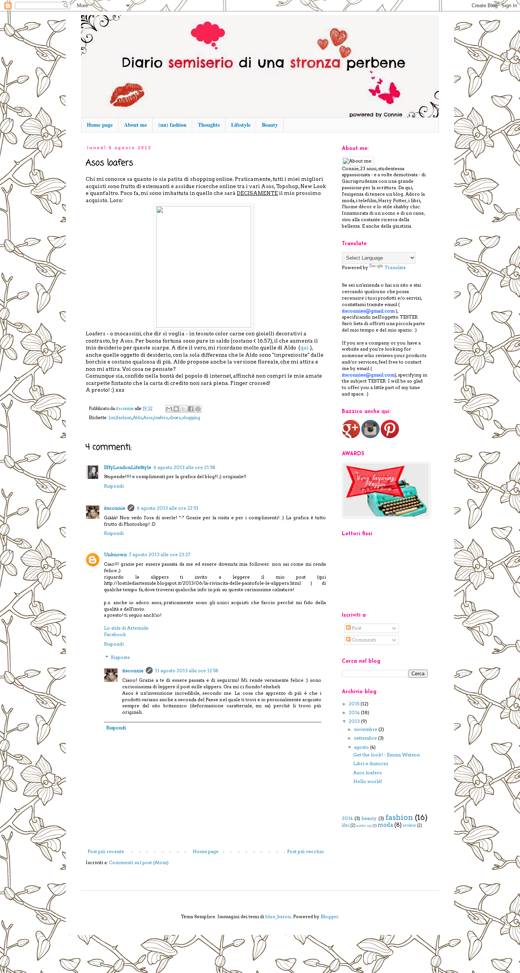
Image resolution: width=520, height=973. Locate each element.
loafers (161, 417)
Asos (148, 417)
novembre (366, 729)
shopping (191, 417)
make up (364, 825)
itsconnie (114, 508)
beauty (369, 818)
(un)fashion (120, 417)
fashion (399, 817)
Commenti (363, 640)
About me (135, 125)
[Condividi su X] (183, 409)
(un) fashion (172, 125)
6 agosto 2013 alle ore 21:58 (184, 467)
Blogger (329, 916)
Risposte (120, 657)
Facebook (115, 634)
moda (385, 824)
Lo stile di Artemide (126, 628)
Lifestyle (240, 125)
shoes (175, 417)
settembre (366, 738)
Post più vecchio (305, 851)
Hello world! (367, 781)
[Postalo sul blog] (176, 409)
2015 (354, 704)
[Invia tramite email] (169, 409)
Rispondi (114, 486)
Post (356, 628)
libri (345, 825)
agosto (362, 747)
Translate (395, 267)
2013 (355, 721)
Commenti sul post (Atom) (139, 862)
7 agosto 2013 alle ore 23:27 (159, 554)
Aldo (137, 417)
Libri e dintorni (370, 763)
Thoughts (209, 125)
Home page (100, 125)
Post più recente (106, 851)
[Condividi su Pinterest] (198, 409)
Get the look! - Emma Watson (386, 755)
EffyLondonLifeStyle (127, 467)
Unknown (115, 554)
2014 (355, 712)
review (409, 825)
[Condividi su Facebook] (191, 409)
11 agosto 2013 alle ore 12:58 (187, 670)
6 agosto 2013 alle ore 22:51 (167, 508)
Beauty (270, 125)
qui (304, 348)
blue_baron (278, 916)
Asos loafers (367, 772)
